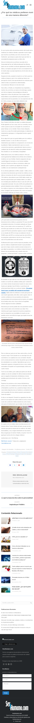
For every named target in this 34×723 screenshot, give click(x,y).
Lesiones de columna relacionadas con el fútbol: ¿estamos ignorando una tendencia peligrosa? (21, 558)
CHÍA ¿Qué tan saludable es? (20, 537)
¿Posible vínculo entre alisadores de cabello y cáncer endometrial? (21, 528)
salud (22, 454)
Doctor (19, 452)
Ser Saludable (10, 449)
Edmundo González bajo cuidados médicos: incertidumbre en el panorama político (17, 621)
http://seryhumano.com (18, 477)
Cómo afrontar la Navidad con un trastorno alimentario (21, 547)
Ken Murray (29, 452)
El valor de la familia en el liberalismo (11, 612)
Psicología (12, 454)
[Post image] (5, 520)
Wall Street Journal (6, 441)
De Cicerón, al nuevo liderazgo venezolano (12, 625)
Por (20, 449)
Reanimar (18, 454)
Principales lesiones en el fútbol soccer (20, 578)
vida (17, 455)
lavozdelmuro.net (6, 443)
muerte (4, 454)
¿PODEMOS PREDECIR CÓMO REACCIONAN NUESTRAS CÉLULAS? (16, 616)
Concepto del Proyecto (12, 452)
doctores (24, 452)
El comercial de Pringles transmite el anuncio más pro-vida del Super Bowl (16, 628)
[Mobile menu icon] (31, 5)
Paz (8, 454)
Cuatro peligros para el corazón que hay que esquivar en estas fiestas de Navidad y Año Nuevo (22, 569)
